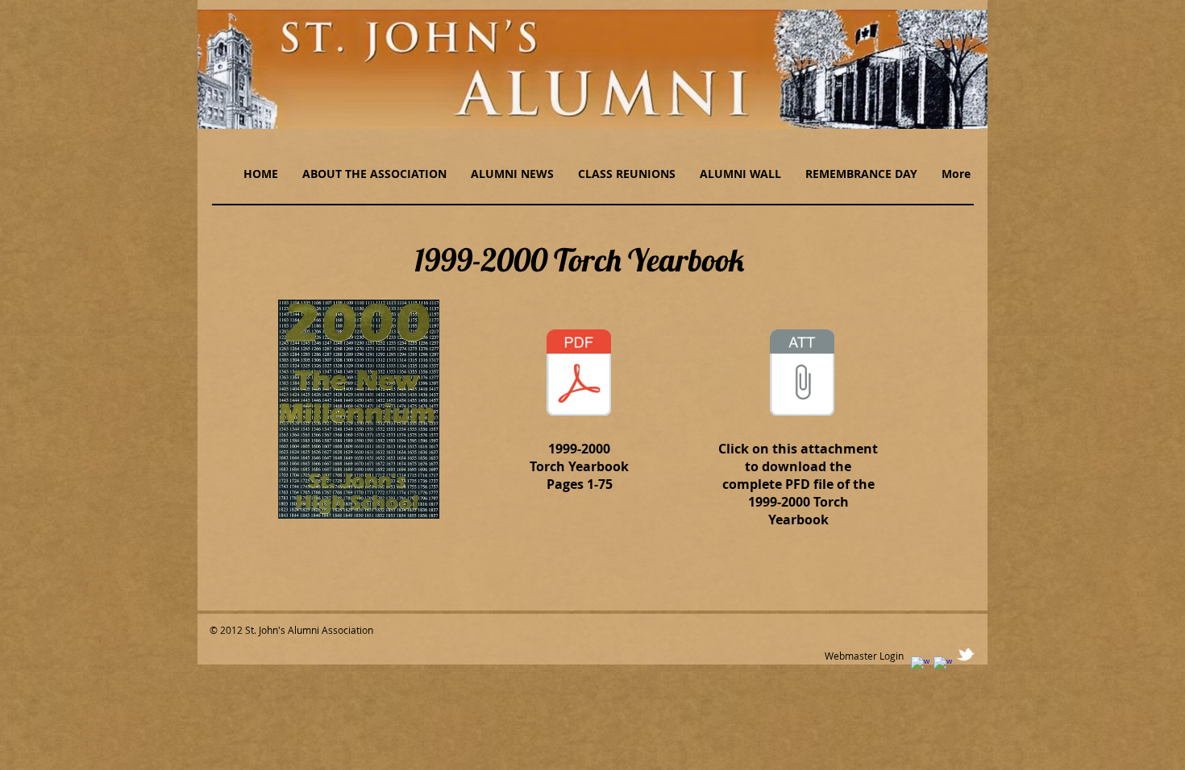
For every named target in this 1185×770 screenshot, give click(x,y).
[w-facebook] (920, 665)
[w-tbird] (965, 654)
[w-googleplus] (942, 665)
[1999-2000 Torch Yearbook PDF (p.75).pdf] (579, 374)
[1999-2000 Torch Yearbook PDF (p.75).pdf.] (802, 374)
